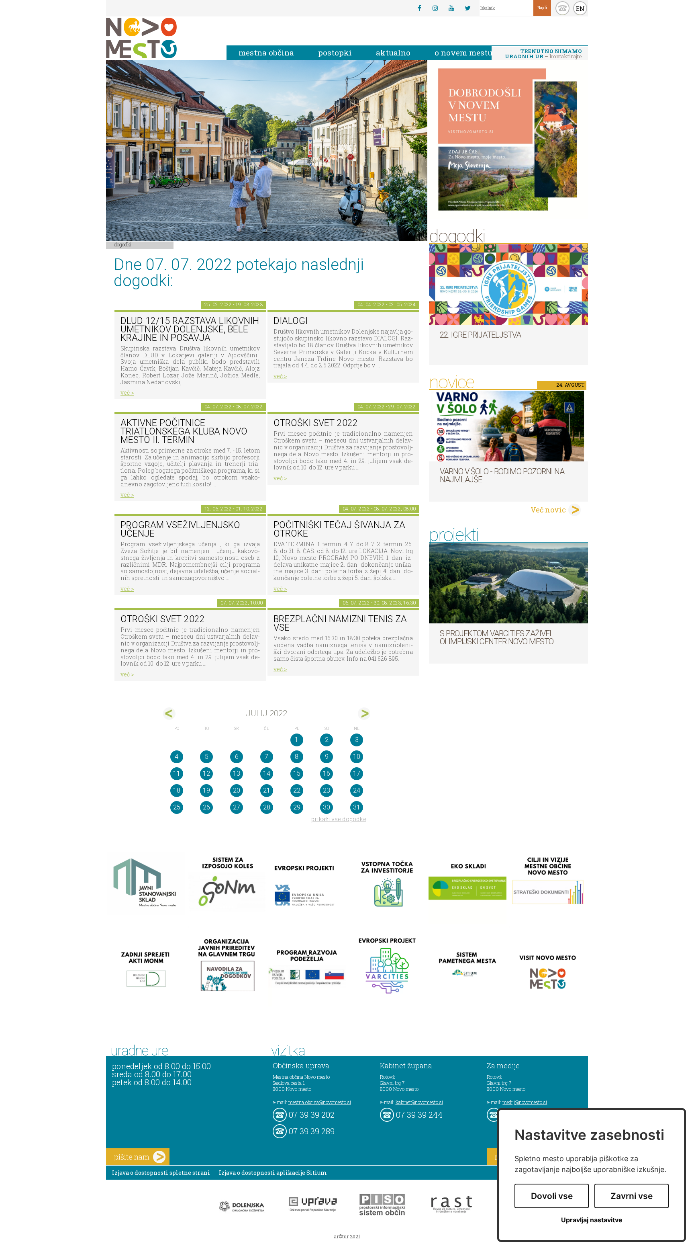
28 (266, 807)
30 (326, 807)
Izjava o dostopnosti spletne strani (161, 1172)
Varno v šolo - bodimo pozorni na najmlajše (502, 475)
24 (356, 790)
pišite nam (131, 1157)
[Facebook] (419, 8)
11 (176, 773)
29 (296, 807)
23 (326, 790)
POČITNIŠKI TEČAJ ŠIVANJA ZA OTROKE (339, 529)
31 (356, 807)
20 (236, 790)
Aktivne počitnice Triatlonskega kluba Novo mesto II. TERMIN (183, 431)
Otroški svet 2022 (316, 423)
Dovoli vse (552, 1196)
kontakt (562, 8)
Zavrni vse (631, 1196)
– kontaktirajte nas (543, 54)
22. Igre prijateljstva (480, 335)
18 (176, 790)
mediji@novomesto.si (524, 1102)
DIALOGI (291, 321)
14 (266, 773)
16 (326, 773)
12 (206, 773)
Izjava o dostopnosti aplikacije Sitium (273, 1172)
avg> (364, 713)
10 (356, 756)
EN (580, 8)
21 (266, 790)
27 (236, 807)
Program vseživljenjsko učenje (180, 529)
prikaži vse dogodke (338, 819)
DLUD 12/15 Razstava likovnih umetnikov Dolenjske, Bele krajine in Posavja (189, 329)
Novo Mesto (160, 38)
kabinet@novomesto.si (419, 1102)
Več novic (548, 509)
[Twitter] (467, 8)
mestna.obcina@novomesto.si (319, 1102)
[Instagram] (435, 8)
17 (356, 773)
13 (236, 773)
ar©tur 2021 (347, 1236)
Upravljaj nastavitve (592, 1220)
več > (127, 392)
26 (206, 807)
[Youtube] (451, 8)
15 (296, 773)
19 (206, 790)
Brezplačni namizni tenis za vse (340, 623)
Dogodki (123, 244)
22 (296, 790)
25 (176, 807)
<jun (169, 713)
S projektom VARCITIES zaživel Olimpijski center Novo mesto (496, 637)
